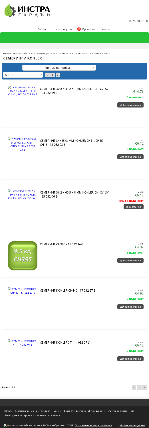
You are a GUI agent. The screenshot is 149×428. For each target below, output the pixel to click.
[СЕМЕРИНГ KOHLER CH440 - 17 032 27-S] (22, 292)
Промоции (89, 29)
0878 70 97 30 (138, 21)
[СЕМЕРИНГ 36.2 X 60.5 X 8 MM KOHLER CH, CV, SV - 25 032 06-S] (22, 198)
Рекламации (22, 410)
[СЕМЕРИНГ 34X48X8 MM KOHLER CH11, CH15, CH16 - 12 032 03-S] (22, 149)
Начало (7, 53)
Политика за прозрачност (120, 410)
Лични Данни (95, 410)
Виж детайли (133, 206)
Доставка (81, 410)
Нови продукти (62, 29)
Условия (68, 410)
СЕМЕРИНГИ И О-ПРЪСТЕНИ (73, 53)
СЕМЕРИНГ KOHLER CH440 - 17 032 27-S (68, 290)
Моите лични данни (132, 425)
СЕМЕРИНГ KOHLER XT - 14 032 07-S (65, 343)
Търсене (57, 410)
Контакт (107, 29)
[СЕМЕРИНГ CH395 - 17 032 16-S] (22, 272)
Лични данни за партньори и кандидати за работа (32, 415)
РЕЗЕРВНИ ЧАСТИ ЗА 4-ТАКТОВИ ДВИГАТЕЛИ (35, 53)
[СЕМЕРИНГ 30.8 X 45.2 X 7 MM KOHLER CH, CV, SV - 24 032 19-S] (22, 94)
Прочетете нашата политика (93, 425)
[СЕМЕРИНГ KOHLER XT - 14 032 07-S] (22, 344)
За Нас (42, 29)
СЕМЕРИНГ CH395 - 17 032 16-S (61, 244)
